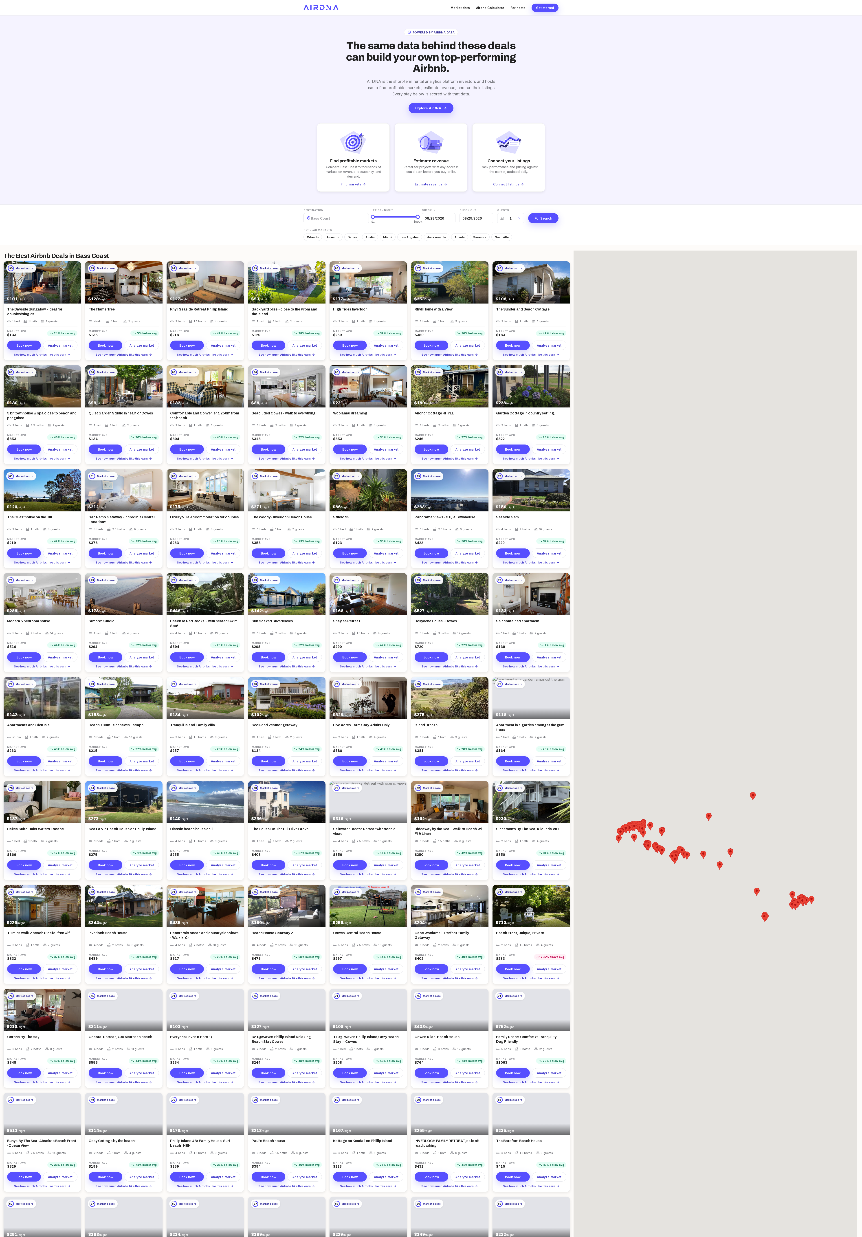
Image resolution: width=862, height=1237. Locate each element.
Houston (333, 237)
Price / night (383, 210)
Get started (545, 8)
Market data (460, 8)
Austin (370, 237)
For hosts (517, 8)
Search (543, 218)
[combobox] (311, 218)
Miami (387, 237)
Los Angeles (410, 237)
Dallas (352, 237)
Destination (313, 210)
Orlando (313, 237)
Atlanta (460, 237)
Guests (503, 210)
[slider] (373, 217)
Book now (24, 345)
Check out (468, 210)
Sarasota (479, 237)
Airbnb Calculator (490, 8)
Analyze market (60, 345)
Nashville (502, 237)
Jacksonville (436, 237)
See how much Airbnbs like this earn (42, 354)
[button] (757, 892)
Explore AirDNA (431, 108)
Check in (428, 210)
